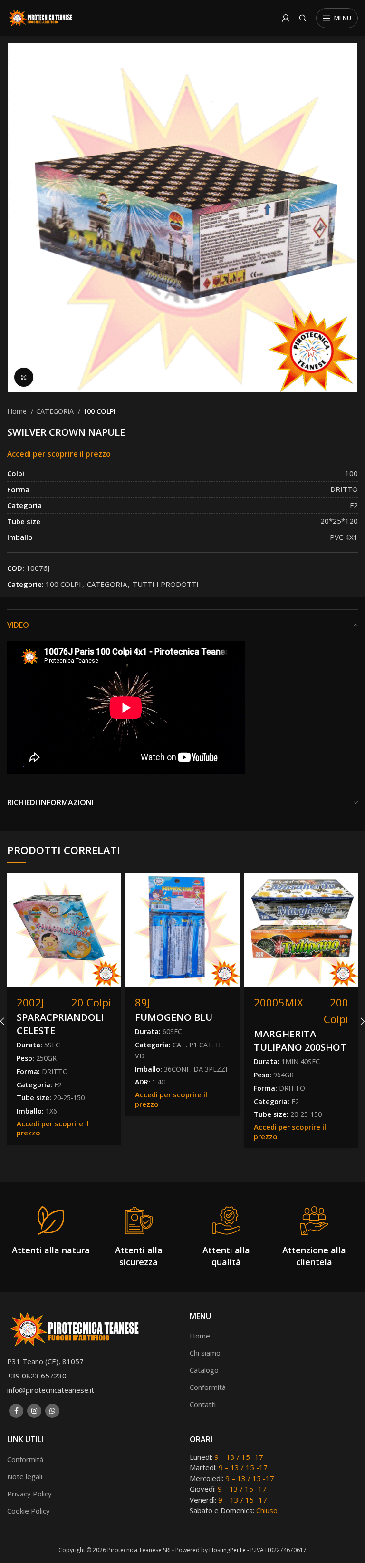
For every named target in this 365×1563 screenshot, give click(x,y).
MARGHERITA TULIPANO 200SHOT (300, 1040)
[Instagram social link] (34, 1411)
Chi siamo (205, 1353)
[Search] (302, 18)
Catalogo (204, 1370)
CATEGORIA (56, 411)
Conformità (208, 1387)
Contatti (203, 1404)
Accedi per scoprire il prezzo (59, 454)
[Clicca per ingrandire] (23, 377)
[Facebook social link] (16, 1411)
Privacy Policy (29, 1493)
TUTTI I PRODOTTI (166, 584)
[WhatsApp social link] (52, 1411)
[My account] (285, 18)
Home (18, 411)
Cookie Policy (28, 1510)
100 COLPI (99, 411)
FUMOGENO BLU (173, 1017)
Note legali (24, 1476)
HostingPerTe (227, 1550)
